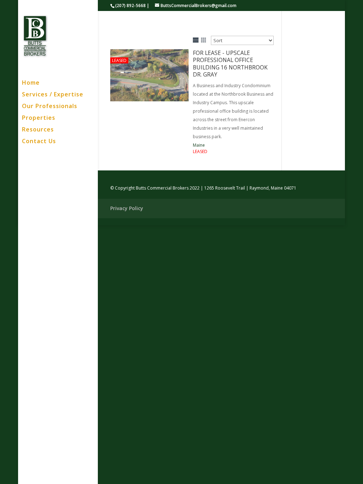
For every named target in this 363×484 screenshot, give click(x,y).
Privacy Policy (126, 208)
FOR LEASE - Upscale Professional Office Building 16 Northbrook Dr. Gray (230, 63)
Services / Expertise (52, 95)
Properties (38, 118)
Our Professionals (49, 106)
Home (31, 83)
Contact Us (39, 142)
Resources (38, 130)
